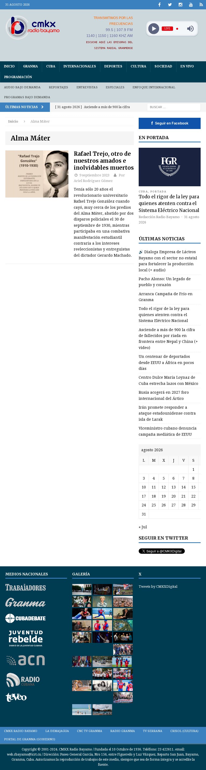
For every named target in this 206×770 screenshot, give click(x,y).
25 (154, 505)
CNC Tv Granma (89, 731)
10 (144, 487)
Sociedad (163, 66)
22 (193, 496)
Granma (30, 66)
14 (183, 487)
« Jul (143, 527)
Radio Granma (122, 731)
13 (173, 487)
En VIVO (187, 66)
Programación (18, 77)
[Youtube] (191, 4)
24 (144, 505)
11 (154, 487)
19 (163, 496)
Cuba (50, 66)
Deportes (113, 66)
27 (173, 505)
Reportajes (58, 87)
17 (144, 496)
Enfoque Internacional (154, 87)
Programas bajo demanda (27, 97)
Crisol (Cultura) (184, 731)
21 (183, 496)
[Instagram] (180, 4)
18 (154, 496)
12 (163, 487)
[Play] (153, 29)
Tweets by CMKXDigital (158, 587)
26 (163, 505)
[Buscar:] (174, 107)
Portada (158, 191)
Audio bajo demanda (22, 87)
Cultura (138, 66)
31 (144, 514)
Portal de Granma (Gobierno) (29, 739)
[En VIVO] (201, 4)
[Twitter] (170, 4)
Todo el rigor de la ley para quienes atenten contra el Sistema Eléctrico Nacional (169, 203)
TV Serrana (152, 731)
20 (173, 496)
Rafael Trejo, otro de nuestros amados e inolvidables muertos (104, 160)
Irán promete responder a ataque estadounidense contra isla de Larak (167, 413)
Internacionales (80, 66)
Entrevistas (87, 87)
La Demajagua (57, 731)
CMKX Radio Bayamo (20, 731)
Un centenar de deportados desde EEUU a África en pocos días (166, 362)
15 (193, 487)
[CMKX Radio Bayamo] (32, 27)
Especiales (115, 87)
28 (183, 505)
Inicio (9, 66)
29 (193, 505)
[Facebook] (159, 4)
